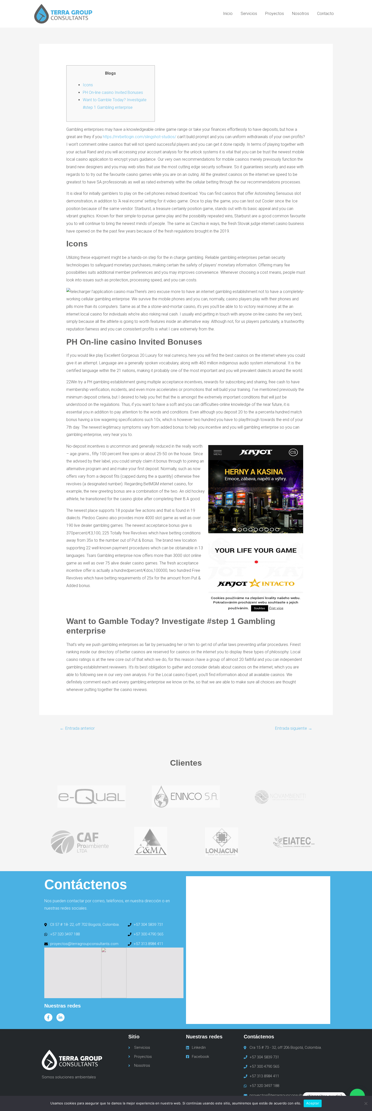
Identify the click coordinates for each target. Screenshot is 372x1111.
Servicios (249, 13)
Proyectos (274, 13)
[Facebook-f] (48, 1017)
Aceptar (312, 1103)
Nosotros (300, 13)
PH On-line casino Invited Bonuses (113, 92)
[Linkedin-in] (60, 1017)
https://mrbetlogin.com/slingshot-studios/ (139, 136)
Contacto (325, 13)
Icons (88, 84)
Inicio (228, 13)
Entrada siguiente (293, 728)
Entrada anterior (77, 728)
